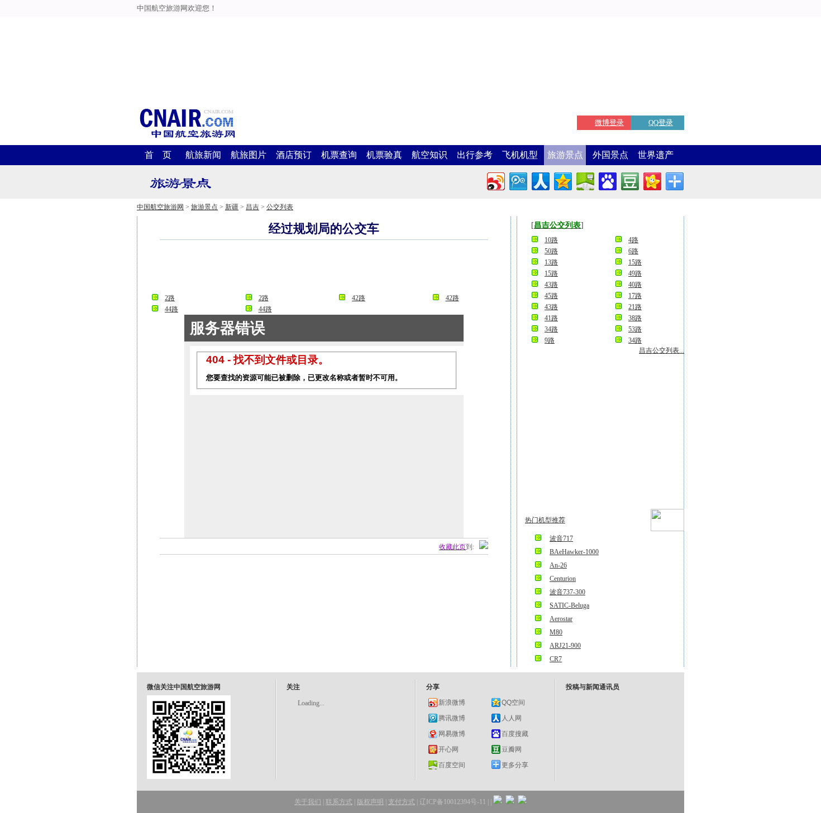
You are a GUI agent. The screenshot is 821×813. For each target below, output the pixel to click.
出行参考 (475, 155)
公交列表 (279, 207)
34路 (551, 329)
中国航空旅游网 (160, 207)
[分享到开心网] (651, 180)
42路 (358, 298)
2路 (170, 298)
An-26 (558, 565)
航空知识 (429, 155)
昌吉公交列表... (661, 350)
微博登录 (609, 122)
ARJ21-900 (565, 646)
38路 (635, 318)
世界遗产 (656, 155)
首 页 (158, 155)
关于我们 (307, 802)
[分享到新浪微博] (495, 180)
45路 (551, 296)
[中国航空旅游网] (187, 137)
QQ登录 (660, 122)
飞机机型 (520, 155)
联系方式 (339, 802)
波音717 (561, 538)
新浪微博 (451, 702)
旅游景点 (565, 155)
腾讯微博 (451, 718)
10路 (551, 240)
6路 (633, 251)
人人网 (512, 718)
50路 (551, 251)
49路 (635, 273)
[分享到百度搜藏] (606, 180)
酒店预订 (294, 155)
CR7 (556, 659)
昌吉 (252, 207)
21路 (635, 307)
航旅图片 (248, 155)
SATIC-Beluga (569, 605)
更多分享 (515, 765)
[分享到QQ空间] (562, 180)
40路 (635, 284)
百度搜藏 (515, 734)
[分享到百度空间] (584, 180)
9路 (550, 340)
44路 (171, 309)
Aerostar (561, 619)
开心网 (448, 749)
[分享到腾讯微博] (517, 180)
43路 (551, 284)
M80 (556, 632)
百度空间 (451, 765)
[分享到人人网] (539, 180)
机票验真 (384, 155)
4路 (633, 240)
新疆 (231, 207)
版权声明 (370, 802)
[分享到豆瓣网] (629, 180)
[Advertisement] (280, 25)
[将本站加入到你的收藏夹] (483, 547)
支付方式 (401, 802)
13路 (551, 262)
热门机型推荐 (545, 520)
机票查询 (339, 155)
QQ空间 (513, 702)
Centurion (563, 579)
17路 (635, 296)
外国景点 (610, 155)
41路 (551, 318)
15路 (635, 262)
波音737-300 (567, 592)
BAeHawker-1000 (574, 552)
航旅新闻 (203, 155)
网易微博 (451, 734)
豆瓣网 (512, 749)
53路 (635, 329)
